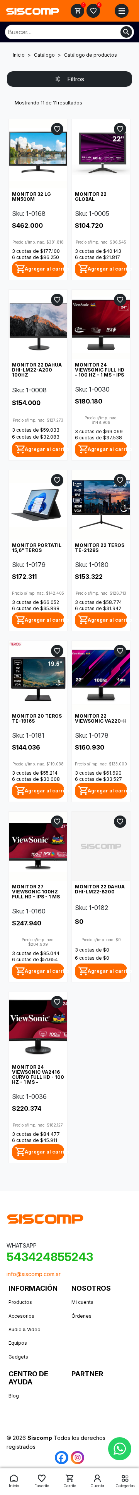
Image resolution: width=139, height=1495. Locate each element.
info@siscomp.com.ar (34, 1274)
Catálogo (44, 55)
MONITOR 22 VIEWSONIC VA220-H (101, 718)
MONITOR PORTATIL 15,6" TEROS (36, 547)
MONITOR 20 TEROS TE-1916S (37, 718)
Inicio (19, 55)
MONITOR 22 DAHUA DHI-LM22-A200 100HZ (37, 370)
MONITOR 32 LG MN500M (31, 196)
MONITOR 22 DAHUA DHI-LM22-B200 (100, 889)
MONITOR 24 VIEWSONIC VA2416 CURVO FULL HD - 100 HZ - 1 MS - (38, 1074)
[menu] (122, 11)
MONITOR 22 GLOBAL (91, 196)
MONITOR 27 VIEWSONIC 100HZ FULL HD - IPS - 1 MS (36, 892)
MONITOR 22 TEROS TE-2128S (99, 547)
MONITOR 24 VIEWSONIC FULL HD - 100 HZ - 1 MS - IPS (99, 370)
